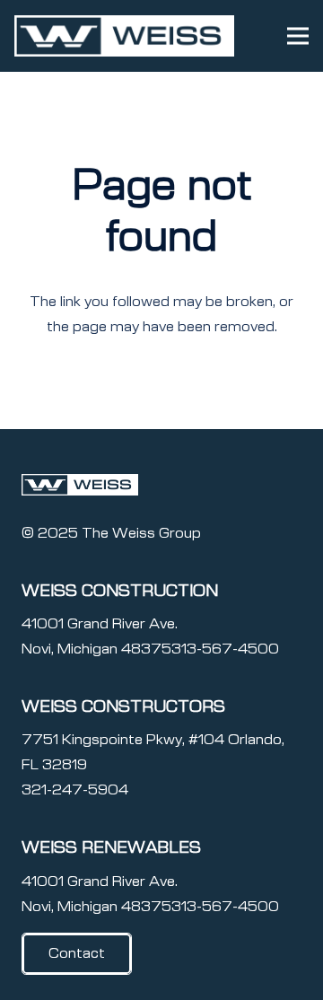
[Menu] (297, 35)
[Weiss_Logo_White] (124, 36)
